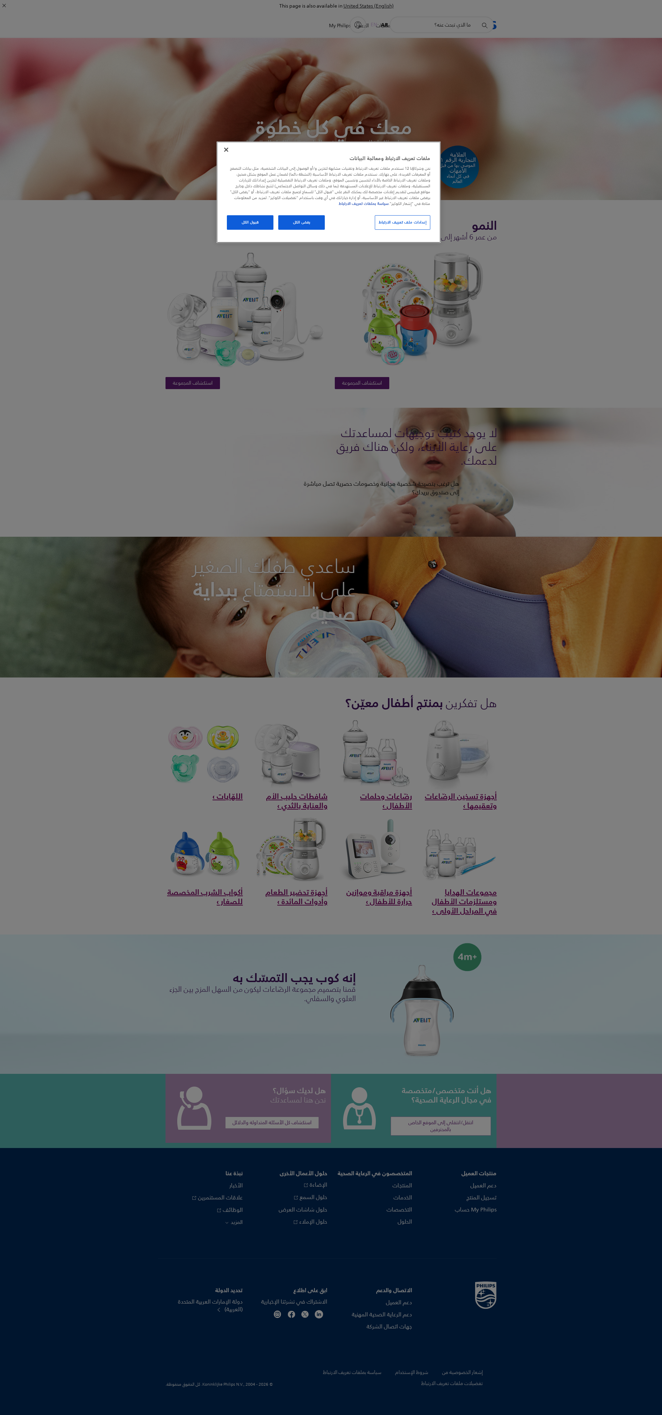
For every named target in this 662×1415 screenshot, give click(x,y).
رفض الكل (301, 222)
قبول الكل (250, 222)
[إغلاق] (226, 149)
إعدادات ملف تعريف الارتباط (403, 222)
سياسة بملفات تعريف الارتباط (364, 203)
